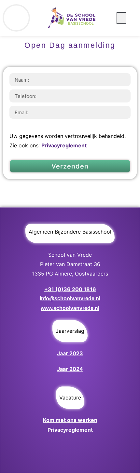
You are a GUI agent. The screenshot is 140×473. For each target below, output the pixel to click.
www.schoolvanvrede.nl (70, 308)
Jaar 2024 (70, 369)
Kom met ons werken (70, 420)
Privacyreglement (64, 145)
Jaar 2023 (70, 353)
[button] (121, 18)
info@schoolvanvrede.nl (70, 298)
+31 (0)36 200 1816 (70, 289)
